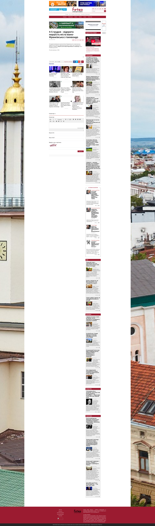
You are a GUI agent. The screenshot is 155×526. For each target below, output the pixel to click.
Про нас (60, 509)
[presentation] (50, 119)
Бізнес (80, 16)
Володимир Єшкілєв (95, 208)
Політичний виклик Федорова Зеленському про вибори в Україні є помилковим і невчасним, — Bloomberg (93, 421)
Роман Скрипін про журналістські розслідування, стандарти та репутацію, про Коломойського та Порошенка (92, 49)
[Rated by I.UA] (60, 518)
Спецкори (60, 515)
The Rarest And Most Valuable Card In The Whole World (77, 74)
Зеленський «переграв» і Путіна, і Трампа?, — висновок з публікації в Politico (92, 463)
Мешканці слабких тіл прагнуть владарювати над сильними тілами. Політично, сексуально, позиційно (95, 213)
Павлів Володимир (95, 240)
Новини (64, 16)
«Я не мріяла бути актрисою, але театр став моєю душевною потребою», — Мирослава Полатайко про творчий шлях (93, 394)
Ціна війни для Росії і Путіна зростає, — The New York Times (92, 484)
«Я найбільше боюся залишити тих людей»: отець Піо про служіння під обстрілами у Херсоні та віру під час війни (92, 60)
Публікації (70, 16)
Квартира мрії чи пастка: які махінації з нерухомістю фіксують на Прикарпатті (93, 121)
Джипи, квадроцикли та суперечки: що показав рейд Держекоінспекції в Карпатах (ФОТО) (93, 78)
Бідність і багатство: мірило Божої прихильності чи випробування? (95, 229)
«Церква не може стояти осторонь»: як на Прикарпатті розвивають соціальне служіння (93, 318)
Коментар (51, 117)
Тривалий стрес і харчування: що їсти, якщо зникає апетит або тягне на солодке (92, 264)
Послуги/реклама (60, 514)
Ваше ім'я (51, 133)
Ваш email (51, 137)
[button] (50, 119)
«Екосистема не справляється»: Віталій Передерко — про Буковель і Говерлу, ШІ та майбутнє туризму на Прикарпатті (93, 100)
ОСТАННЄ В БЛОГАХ (93, 187)
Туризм (83, 14)
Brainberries (54, 77)
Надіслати (80, 151)
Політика (90, 16)
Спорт (84, 16)
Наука (73, 14)
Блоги (76, 16)
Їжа (70, 14)
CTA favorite (78, 93)
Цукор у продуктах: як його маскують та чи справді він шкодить (92, 282)
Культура (77, 14)
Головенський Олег (95, 190)
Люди (66, 14)
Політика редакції (60, 512)
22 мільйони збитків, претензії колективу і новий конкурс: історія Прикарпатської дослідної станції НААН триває (92, 143)
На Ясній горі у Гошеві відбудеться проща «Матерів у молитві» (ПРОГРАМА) (92, 335)
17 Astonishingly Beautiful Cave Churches (53, 74)
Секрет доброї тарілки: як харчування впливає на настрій (93, 299)
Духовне (87, 14)
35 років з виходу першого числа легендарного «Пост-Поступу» (95, 244)
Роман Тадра (94, 225)
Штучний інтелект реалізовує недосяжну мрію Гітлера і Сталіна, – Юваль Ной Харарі (95, 195)
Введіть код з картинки (55, 142)
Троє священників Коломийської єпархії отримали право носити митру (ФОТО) (92, 371)
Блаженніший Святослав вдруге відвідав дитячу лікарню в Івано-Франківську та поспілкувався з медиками (92, 353)
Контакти (60, 511)
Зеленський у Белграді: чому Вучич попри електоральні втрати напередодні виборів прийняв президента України (92, 442)
